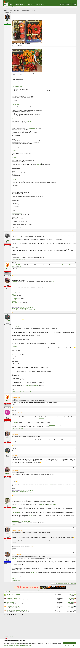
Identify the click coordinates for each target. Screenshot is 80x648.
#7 (75, 410)
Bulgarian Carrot (15, 104)
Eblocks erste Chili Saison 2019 (14, 594)
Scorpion (18, 239)
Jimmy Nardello (68, 264)
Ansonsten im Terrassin (23, 308)
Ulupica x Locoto (34, 572)
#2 (75, 233)
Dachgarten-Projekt (15, 309)
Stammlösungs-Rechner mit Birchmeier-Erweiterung (29, 309)
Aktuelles (10, 4)
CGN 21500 (14, 301)
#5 (75, 315)
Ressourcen (22, 4)
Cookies (16, 643)
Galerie (16, 4)
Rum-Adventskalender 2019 (13, 598)
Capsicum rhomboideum (17, 213)
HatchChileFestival (10, 611)
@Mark (52, 281)
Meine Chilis (17, 595)
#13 (75, 552)
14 (28, 611)
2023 (28, 307)
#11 (75, 498)
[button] (13, 4)
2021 (25, 307)
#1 (75, 15)
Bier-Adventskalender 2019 (13, 606)
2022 (27, 307)
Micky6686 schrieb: (16, 397)
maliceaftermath (71, 603)
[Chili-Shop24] (27, 588)
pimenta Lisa (36, 385)
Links (36, 4)
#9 (75, 448)
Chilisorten (30, 4)
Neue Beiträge (6, 6)
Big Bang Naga (15, 296)
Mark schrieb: (15, 434)
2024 (30, 307)
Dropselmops (9, 599)
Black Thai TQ (14, 94)
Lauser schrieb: (15, 470)
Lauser (72, 607)
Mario (8, 603)
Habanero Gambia (46, 567)
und (16, 275)
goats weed (19, 86)
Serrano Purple (15, 292)
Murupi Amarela (15, 298)
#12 (75, 527)
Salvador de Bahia (60, 264)
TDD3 (6, 12)
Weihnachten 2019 (11, 602)
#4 (75, 278)
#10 (75, 467)
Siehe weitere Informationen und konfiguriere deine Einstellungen (17, 645)
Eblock (8, 595)
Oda (12, 118)
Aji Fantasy (14, 150)
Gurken (17, 308)
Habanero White (34, 567)
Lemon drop (14, 157)
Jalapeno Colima (25, 420)
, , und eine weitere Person (24, 229)
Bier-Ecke (16, 607)
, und (19, 259)
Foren (5, 4)
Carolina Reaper (15, 299)
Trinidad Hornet (19, 264)
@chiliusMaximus (21, 124)
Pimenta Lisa (14, 295)
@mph (40, 242)
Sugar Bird (49, 484)
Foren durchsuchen (13, 6)
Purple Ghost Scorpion (51, 504)
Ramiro (19, 266)
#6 (75, 394)
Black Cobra (14, 86)
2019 (21, 307)
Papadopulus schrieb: (16, 412)
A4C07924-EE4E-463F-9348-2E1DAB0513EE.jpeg (23, 73)
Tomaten (13, 308)
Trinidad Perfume (15, 179)
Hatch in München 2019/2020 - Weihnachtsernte (18, 610)
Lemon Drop (14, 422)
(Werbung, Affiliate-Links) (40, 590)
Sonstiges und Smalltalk (22, 599)
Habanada (14, 283)
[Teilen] (74, 15)
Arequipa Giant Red (16, 326)
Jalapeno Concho (15, 354)
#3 (75, 262)
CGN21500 (25, 385)
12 (25, 611)
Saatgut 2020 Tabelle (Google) (17, 521)
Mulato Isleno (14, 281)
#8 (75, 431)
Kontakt (40, 4)
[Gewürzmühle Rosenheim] (53, 588)
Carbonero (42, 504)
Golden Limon (15, 302)
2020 (23, 307)
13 (26, 611)
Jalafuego (29, 385)
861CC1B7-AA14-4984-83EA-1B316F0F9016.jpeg (23, 43)
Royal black (14, 108)
